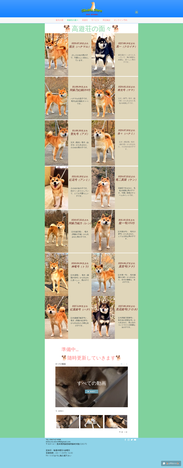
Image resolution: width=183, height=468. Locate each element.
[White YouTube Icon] (135, 439)
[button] (136, 12)
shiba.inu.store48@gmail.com (58, 442)
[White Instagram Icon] (128, 439)
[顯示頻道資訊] (126, 364)
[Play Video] (67, 421)
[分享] (121, 364)
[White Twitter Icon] (131, 439)
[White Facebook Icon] (125, 439)
